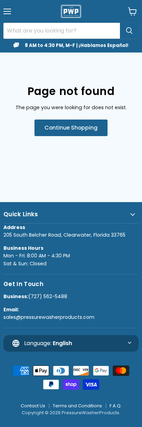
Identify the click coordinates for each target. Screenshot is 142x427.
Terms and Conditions (77, 405)
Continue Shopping (71, 128)
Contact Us (33, 405)
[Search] (129, 31)
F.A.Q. (116, 405)
